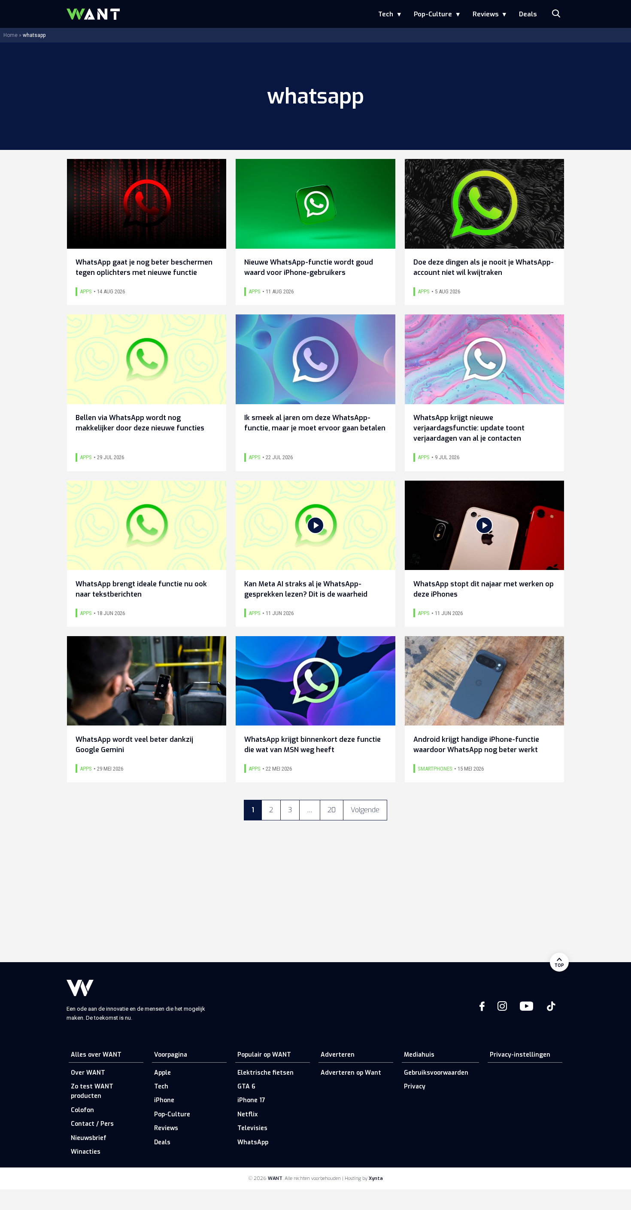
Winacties (85, 1152)
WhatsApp (252, 1142)
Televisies (252, 1128)
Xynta (376, 1178)
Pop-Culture (433, 14)
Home (10, 35)
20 (332, 809)
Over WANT (88, 1073)
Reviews (485, 14)
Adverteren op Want (351, 1073)
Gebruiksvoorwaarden (436, 1073)
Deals (528, 14)
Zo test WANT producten (92, 1091)
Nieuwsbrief (88, 1138)
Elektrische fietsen (265, 1073)
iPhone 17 (251, 1100)
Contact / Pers (92, 1124)
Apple (162, 1073)
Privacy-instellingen (520, 1055)
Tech (385, 14)
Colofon (82, 1110)
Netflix (247, 1114)
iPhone (164, 1100)
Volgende (365, 809)
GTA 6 (246, 1086)
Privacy (414, 1086)
